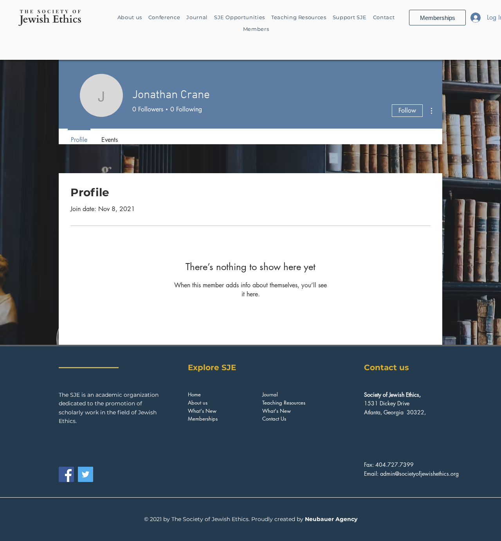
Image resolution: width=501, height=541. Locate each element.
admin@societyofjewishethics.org (419, 473)
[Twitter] (85, 474)
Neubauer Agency (331, 519)
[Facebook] (66, 474)
